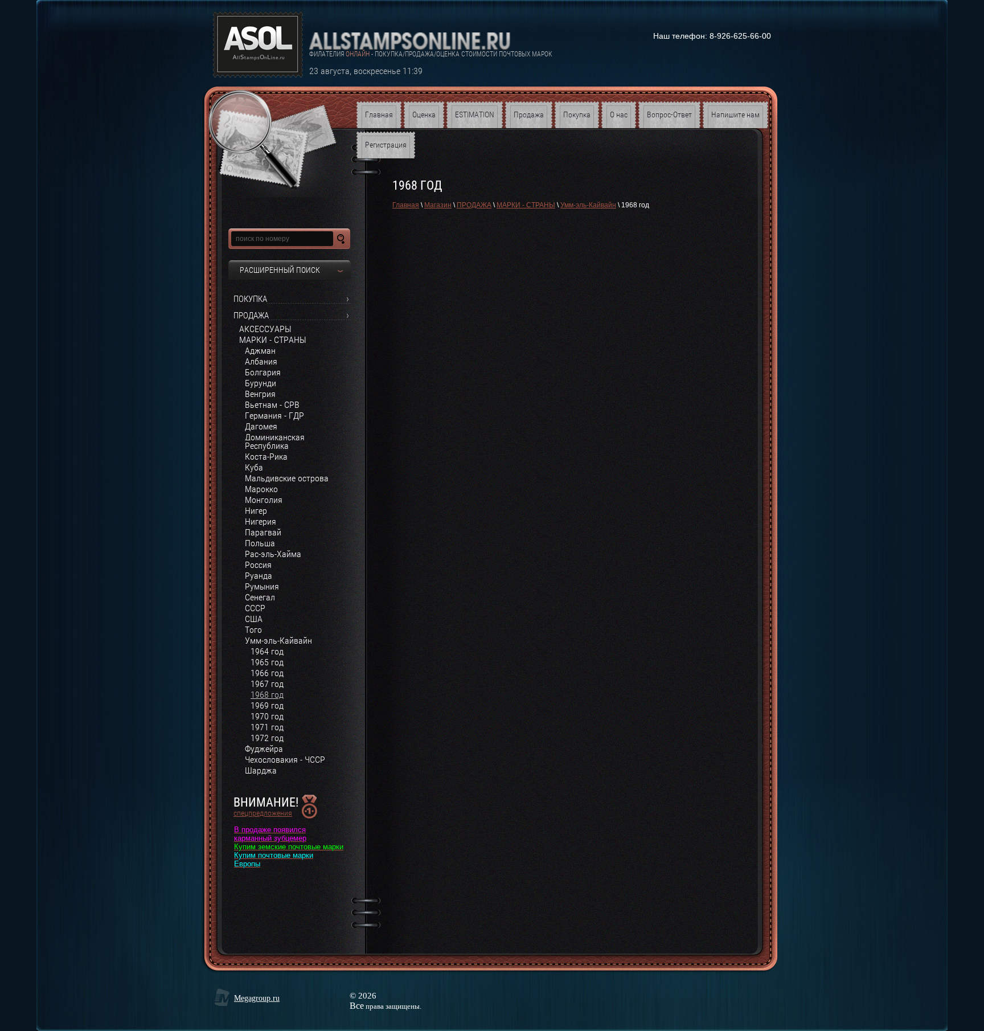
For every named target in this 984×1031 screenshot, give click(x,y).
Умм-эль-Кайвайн (588, 205)
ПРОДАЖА (474, 205)
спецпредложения (262, 813)
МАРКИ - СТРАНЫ (526, 205)
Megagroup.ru (257, 998)
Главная (405, 205)
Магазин (438, 205)
